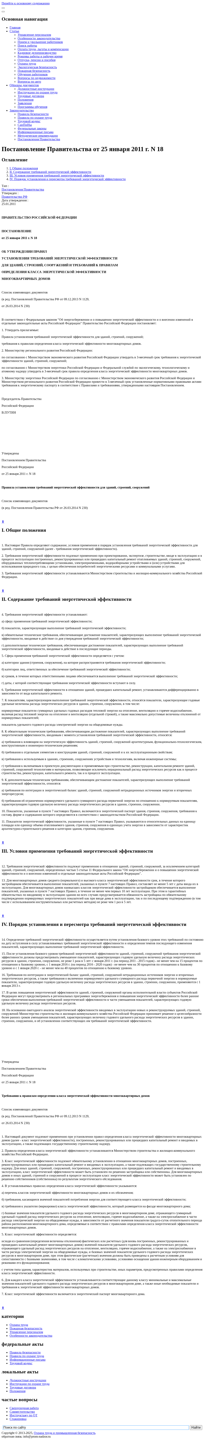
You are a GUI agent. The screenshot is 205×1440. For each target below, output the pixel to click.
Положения (25, 99)
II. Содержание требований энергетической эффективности (50, 172)
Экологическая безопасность (37, 67)
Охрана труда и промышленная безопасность (64, 1433)
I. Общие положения (24, 168)
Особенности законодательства (39, 38)
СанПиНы (25, 125)
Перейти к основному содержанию (26, 3)
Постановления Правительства (39, 139)
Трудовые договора (31, 96)
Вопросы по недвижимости (36, 78)
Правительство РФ (14, 196)
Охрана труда (27, 63)
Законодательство (22, 110)
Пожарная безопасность (34, 70)
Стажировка (18, 1419)
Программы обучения (32, 107)
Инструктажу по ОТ (23, 1415)
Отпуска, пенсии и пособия (36, 60)
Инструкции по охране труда (37, 92)
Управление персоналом (34, 34)
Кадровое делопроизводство (37, 52)
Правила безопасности (33, 114)
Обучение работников (33, 74)
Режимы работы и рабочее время (40, 56)
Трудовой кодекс (29, 121)
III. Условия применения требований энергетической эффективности (57, 175)
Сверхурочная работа (24, 1408)
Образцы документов (24, 85)
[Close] (3, 11)
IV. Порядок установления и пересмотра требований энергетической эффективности (68, 179)
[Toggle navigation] (3, 8)
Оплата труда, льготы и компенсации (43, 49)
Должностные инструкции (36, 88)
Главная (15, 27)
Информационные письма (35, 132)
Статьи (14, 31)
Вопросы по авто (29, 81)
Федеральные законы (32, 128)
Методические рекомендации (38, 135)
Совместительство (22, 1411)
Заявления (25, 103)
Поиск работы (27, 45)
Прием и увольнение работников (40, 42)
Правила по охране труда (35, 117)
